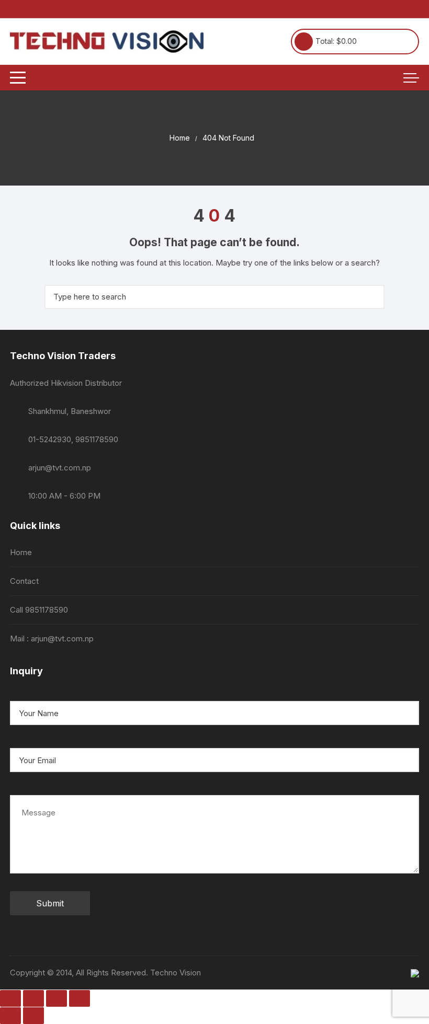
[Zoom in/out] (10, 998)
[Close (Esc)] (79, 998)
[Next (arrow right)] (33, 1015)
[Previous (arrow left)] (10, 1015)
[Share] (56, 998)
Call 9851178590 (39, 610)
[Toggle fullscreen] (33, 998)
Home (21, 552)
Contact (24, 581)
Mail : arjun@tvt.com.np (52, 638)
